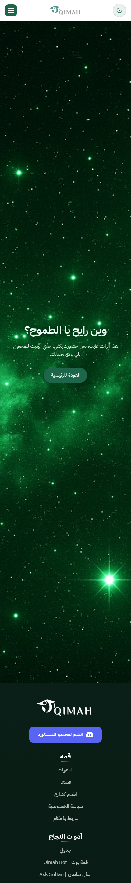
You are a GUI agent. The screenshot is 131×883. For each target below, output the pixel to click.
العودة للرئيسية (65, 375)
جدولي (65, 850)
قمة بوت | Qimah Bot (66, 862)
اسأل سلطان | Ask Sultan (65, 874)
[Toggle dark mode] (119, 10)
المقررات (65, 770)
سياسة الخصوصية (65, 806)
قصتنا (65, 782)
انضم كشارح (65, 794)
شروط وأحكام (65, 818)
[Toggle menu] (11, 10)
